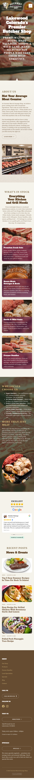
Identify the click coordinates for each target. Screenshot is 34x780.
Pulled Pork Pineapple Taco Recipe (12, 640)
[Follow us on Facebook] (3, 706)
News (3, 575)
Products (17, 64)
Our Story (5, 663)
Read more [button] (6, 530)
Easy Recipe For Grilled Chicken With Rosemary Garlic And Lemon (14, 609)
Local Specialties (7, 673)
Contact (4, 683)
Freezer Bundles (7, 670)
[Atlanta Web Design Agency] (17, 774)
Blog (3, 680)
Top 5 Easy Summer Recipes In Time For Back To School (15, 579)
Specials (4, 677)
